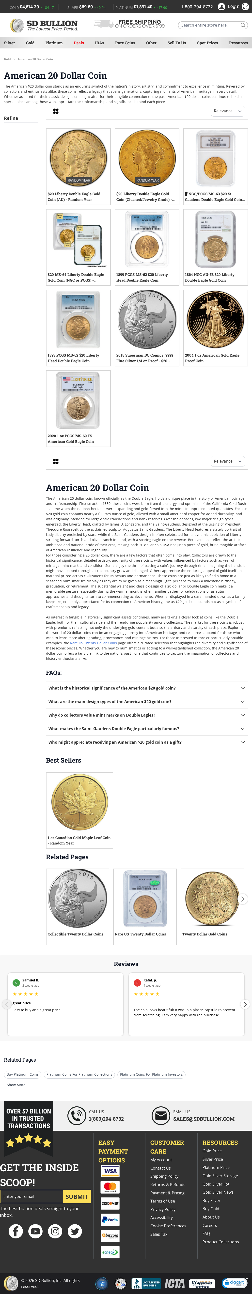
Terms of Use (162, 1201)
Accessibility (161, 1218)
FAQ (206, 1234)
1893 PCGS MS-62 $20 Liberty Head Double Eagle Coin (73, 358)
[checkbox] (55, 111)
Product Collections (221, 1242)
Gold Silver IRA (216, 1184)
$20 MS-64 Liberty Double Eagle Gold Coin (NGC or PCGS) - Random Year (76, 277)
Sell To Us (177, 42)
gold (7, 59)
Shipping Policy (164, 1176)
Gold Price (212, 1151)
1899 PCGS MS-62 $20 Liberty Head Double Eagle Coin (142, 277)
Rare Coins (125, 42)
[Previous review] (7, 1004)
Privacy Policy (162, 1210)
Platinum (54, 42)
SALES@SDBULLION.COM (204, 1118)
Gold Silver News (218, 1192)
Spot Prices (207, 42)
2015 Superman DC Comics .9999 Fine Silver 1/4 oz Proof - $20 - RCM (144, 358)
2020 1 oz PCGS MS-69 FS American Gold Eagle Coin (71, 438)
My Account (161, 1160)
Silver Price (213, 1159)
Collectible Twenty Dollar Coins (76, 934)
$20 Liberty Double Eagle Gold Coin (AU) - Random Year (74, 196)
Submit (77, 1196)
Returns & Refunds (167, 1185)
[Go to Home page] (45, 25)
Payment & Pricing (167, 1193)
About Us (211, 1217)
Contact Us (160, 1168)
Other (151, 42)
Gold (30, 42)
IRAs (99, 42)
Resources (238, 42)
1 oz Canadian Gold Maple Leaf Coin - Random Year (79, 840)
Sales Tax (158, 1234)
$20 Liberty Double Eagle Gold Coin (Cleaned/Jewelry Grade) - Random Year (144, 196)
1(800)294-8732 (106, 1118)
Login (234, 6)
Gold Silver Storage (220, 1176)
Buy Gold (211, 1209)
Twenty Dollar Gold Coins (204, 934)
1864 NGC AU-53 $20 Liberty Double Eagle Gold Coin (210, 277)
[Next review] (245, 1004)
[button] (234, 1284)
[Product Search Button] (242, 24)
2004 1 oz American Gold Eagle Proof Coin (212, 358)
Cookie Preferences (168, 1226)
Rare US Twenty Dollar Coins (93, 643)
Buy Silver (211, 1201)
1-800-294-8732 (197, 7)
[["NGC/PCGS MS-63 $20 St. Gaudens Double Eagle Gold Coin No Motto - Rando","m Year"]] (213, 196)
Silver (9, 42)
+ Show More (14, 1085)
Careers (210, 1226)
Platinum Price (216, 1168)
